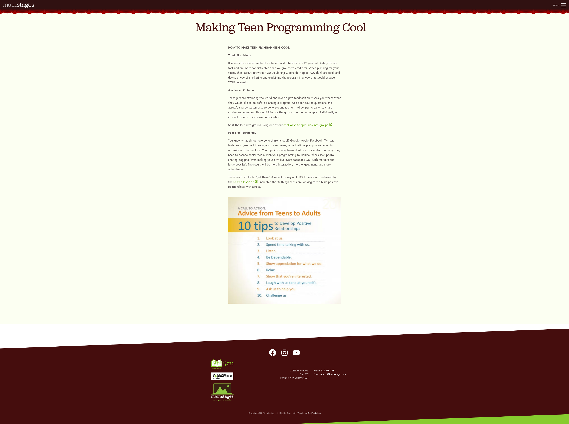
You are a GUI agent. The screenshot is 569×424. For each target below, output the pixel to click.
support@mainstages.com (333, 374)
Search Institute (243, 182)
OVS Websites (314, 413)
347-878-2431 (328, 370)
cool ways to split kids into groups (305, 125)
